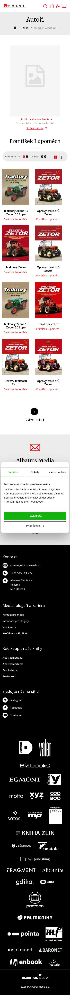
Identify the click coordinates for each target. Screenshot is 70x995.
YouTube (15, 715)
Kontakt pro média (13, 614)
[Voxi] (14, 815)
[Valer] (45, 747)
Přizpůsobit (33, 525)
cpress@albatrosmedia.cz (25, 565)
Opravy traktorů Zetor (48, 212)
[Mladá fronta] (54, 934)
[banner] (22, 6)
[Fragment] (21, 870)
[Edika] (25, 882)
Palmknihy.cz (10, 670)
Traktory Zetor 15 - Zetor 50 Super (15, 212)
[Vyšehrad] (21, 846)
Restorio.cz (9, 676)
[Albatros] (54, 779)
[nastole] (48, 846)
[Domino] (25, 747)
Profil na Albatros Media (35, 119)
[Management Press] (35, 815)
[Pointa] (23, 934)
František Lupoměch (15, 219)
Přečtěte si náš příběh (15, 633)
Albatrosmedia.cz (13, 657)
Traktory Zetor (15, 267)
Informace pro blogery (16, 621)
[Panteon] (35, 899)
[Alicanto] (52, 870)
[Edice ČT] (47, 882)
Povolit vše (35, 515)
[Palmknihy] (35, 917)
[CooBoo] (55, 795)
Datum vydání (12, 156)
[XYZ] (37, 795)
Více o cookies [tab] (57, 472)
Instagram (16, 700)
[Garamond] (20, 950)
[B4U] (35, 859)
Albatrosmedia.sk (13, 664)
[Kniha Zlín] (35, 832)
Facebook (16, 707)
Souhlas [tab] (13, 472)
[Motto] (16, 795)
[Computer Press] (55, 815)
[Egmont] (25, 779)
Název (35, 156)
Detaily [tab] (35, 472)
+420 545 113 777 (21, 573)
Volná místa (9, 627)
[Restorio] (54, 962)
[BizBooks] (35, 765)
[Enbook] (26, 962)
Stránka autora (35, 128)
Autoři (25, 27)
